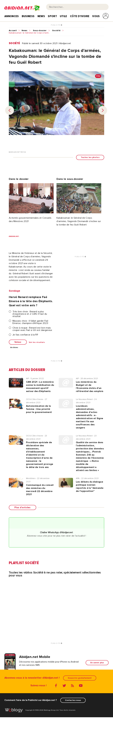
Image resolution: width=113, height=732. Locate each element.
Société (56, 31)
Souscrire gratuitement (80, 678)
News (41, 16)
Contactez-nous (73, 700)
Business (28, 16)
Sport (52, 16)
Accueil (13, 31)
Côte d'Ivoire (79, 16)
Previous (9, 110)
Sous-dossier (40, 31)
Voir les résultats (37, 342)
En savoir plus (97, 662)
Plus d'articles (22, 507)
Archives (14, 347)
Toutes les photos (90, 157)
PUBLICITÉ (56, 25)
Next (102, 110)
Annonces (11, 16)
